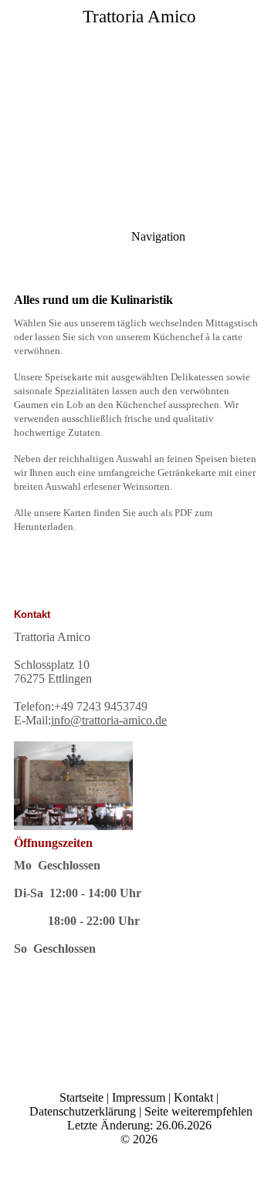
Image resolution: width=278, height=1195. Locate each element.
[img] (139, 108)
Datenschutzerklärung (82, 1111)
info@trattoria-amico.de (109, 720)
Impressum (138, 1097)
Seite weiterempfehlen (198, 1111)
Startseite (81, 1097)
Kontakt (193, 1097)
